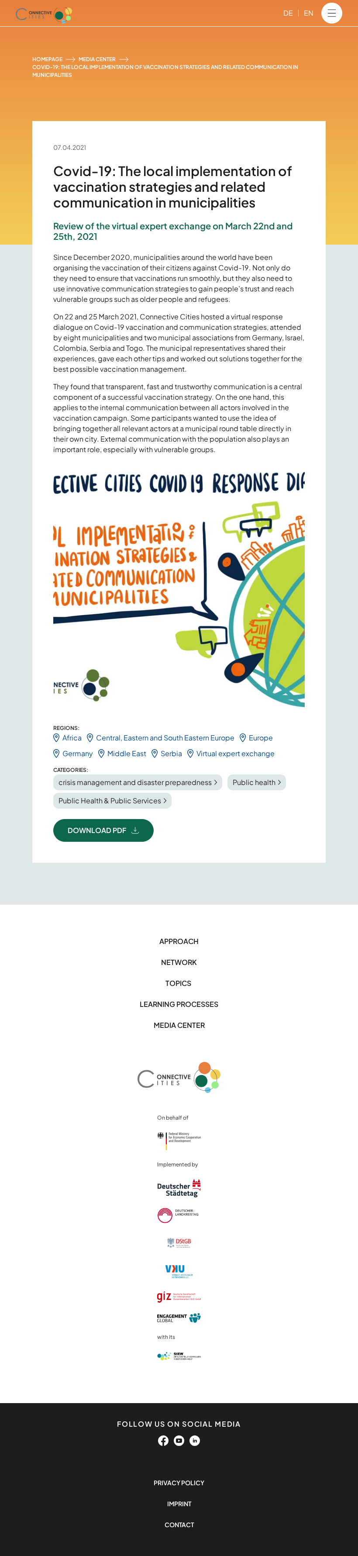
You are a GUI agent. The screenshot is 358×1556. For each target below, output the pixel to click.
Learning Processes (179, 1004)
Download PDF (97, 830)
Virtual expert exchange (235, 753)
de (288, 12)
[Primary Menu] (331, 13)
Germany (77, 753)
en (308, 12)
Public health (254, 782)
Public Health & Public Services (110, 800)
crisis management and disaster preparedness (135, 782)
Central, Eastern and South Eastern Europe (165, 737)
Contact (179, 1524)
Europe (261, 737)
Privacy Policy (179, 1483)
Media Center (97, 59)
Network (179, 962)
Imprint (179, 1504)
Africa (72, 737)
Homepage (47, 59)
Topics (179, 983)
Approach (179, 941)
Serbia (171, 753)
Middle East (126, 753)
